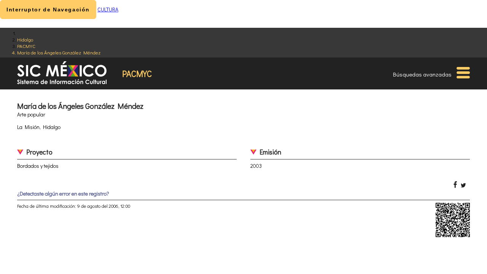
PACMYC (26, 46)
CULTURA (107, 9)
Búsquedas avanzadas (422, 74)
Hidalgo (25, 39)
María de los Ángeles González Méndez (58, 52)
